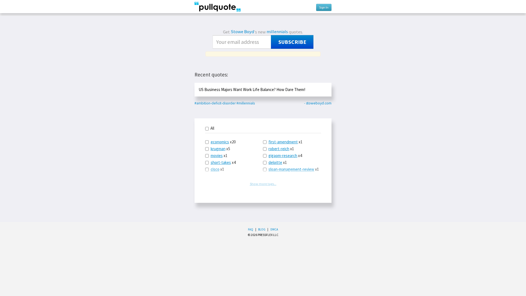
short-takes (221, 162)
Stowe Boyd (242, 32)
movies (217, 155)
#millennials (245, 103)
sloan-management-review (291, 169)
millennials (277, 32)
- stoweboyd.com (317, 103)
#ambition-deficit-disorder (215, 103)
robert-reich (278, 148)
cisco (215, 169)
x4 (223, 162)
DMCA (274, 229)
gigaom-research (282, 155)
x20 (223, 141)
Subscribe (292, 42)
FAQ (250, 229)
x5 (220, 148)
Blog (261, 229)
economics (220, 141)
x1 (219, 155)
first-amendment (283, 141)
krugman (218, 148)
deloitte (275, 162)
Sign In (323, 7)
